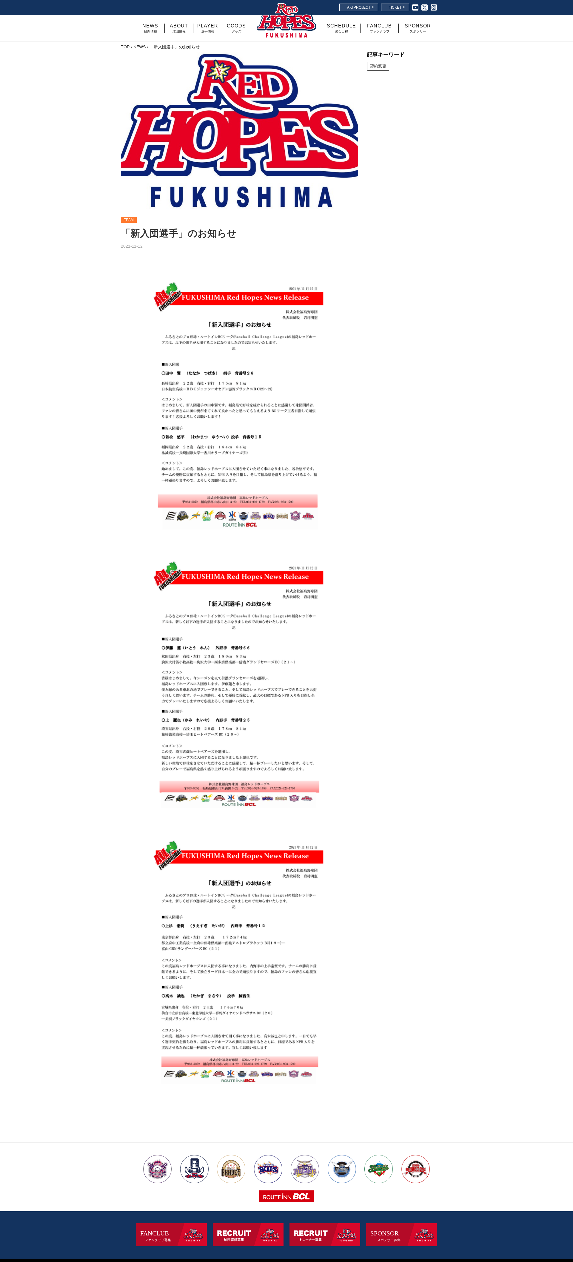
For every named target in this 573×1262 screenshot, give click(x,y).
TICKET (397, 7)
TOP (125, 46)
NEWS (139, 46)
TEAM (129, 220)
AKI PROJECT (360, 7)
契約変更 (378, 66)
